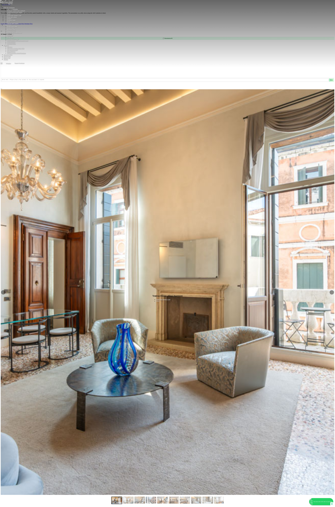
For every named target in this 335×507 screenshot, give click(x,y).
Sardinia (9, 18)
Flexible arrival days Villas (14, 33)
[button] (3, 292)
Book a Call (6, 58)
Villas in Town (11, 31)
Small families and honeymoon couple (17, 40)
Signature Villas (7, 54)
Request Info (7, 56)
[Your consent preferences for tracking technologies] (332, 504)
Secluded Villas (11, 44)
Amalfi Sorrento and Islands (14, 12)
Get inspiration (7, 25)
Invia (331, 80)
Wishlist (5, 59)
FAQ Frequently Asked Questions (16, 53)
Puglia (8, 14)
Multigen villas (11, 29)
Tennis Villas (10, 28)
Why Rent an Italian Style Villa (15, 48)
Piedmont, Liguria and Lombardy (16, 11)
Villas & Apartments (9, 7)
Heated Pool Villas (12, 26)
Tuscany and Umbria (12, 23)
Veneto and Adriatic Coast (14, 15)
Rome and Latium (12, 17)
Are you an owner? (12, 50)
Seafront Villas (11, 42)
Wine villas (10, 34)
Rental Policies (11, 51)
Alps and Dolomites (12, 9)
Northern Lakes (11, 20)
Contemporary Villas (12, 39)
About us (6, 45)
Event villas (10, 37)
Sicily (8, 22)
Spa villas (9, 36)
